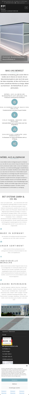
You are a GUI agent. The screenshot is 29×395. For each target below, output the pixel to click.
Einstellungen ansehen (14, 387)
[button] (27, 365)
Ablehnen (14, 384)
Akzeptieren (14, 380)
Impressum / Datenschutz (8, 331)
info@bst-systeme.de (20, 2)
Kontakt (4, 334)
